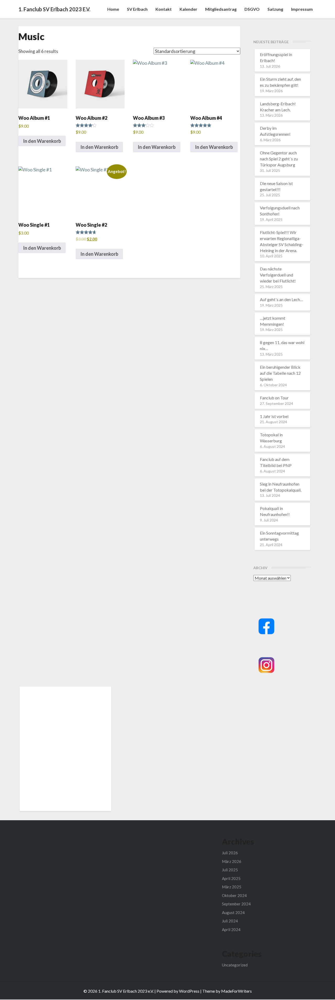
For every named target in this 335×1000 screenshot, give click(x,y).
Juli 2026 (230, 852)
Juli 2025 (230, 869)
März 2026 (231, 861)
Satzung (275, 9)
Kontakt (163, 9)
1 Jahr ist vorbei (274, 416)
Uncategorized (235, 965)
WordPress (189, 990)
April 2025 (231, 878)
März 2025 (231, 886)
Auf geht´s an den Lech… (281, 299)
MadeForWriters (236, 990)
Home (113, 9)
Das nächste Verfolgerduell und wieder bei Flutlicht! (278, 274)
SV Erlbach (137, 9)
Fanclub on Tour (274, 397)
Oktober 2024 (234, 895)
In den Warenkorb (42, 141)
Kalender (188, 9)
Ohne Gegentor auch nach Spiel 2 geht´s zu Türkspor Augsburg (279, 158)
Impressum (302, 9)
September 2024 (236, 903)
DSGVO (252, 9)
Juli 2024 (230, 921)
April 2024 (231, 929)
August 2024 (233, 912)
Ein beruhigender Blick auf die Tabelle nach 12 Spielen (280, 373)
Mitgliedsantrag (221, 9)
